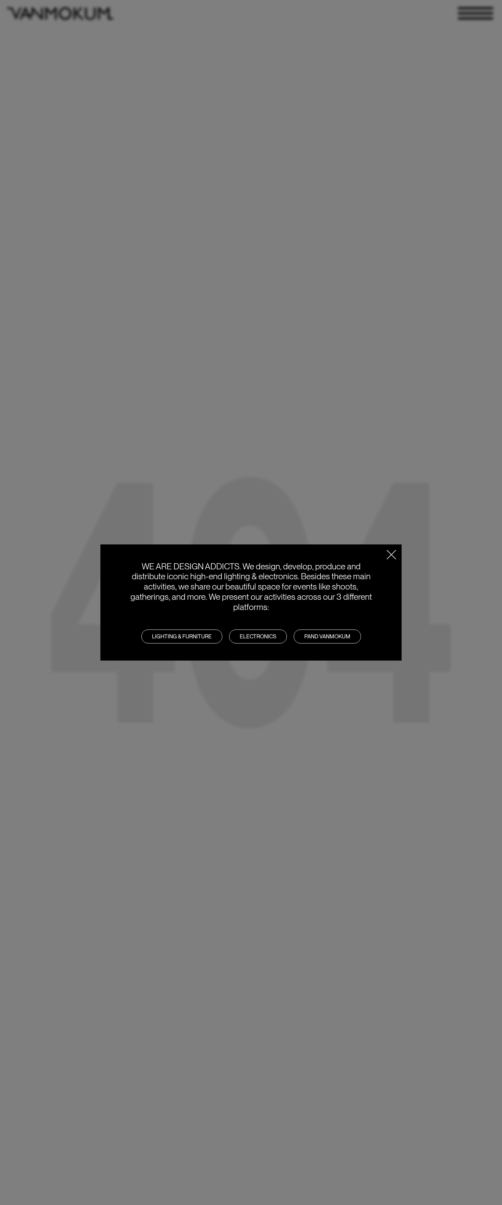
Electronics (258, 636)
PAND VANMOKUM (327, 636)
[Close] (391, 554)
